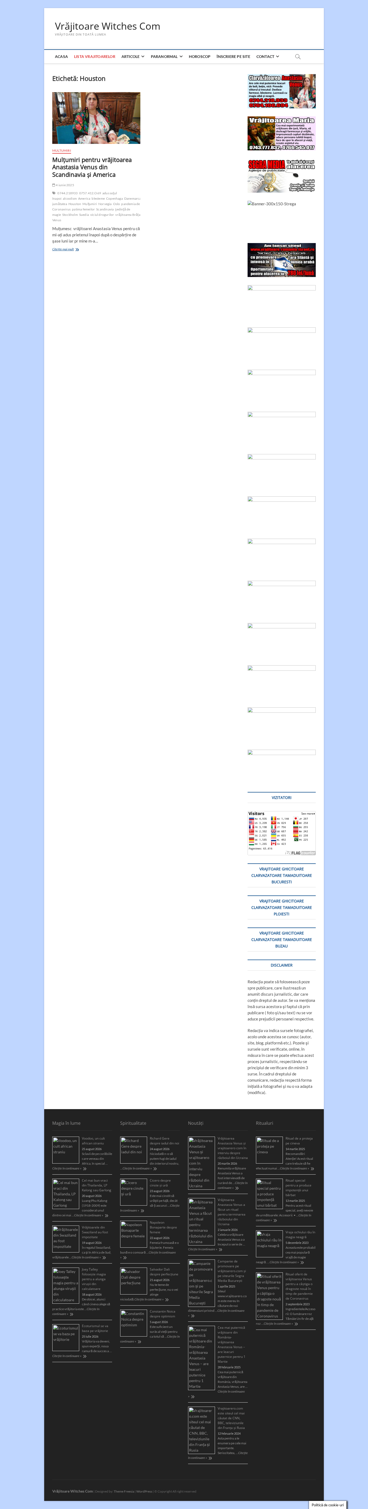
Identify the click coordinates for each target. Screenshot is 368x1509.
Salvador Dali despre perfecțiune (164, 1271)
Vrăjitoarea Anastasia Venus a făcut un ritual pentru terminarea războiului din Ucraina (231, 1211)
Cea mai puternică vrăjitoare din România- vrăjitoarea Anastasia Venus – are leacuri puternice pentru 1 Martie (231, 1344)
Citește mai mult (70, 249)
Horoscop (200, 56)
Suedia (84, 215)
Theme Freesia (124, 1491)
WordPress (144, 1491)
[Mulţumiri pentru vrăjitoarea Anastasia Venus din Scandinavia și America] (96, 118)
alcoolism (70, 198)
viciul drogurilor (102, 215)
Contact (265, 56)
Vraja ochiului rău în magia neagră (300, 1234)
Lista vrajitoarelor (94, 56)
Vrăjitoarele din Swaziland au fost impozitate (95, 1232)
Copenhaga (114, 198)
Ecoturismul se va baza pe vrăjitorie (95, 1328)
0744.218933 (67, 193)
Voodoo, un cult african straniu (93, 1140)
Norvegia (105, 204)
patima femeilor (83, 209)
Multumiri (61, 150)
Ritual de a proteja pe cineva (299, 1140)
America (84, 198)
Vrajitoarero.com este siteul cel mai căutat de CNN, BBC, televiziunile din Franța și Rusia (231, 1418)
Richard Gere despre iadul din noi (164, 1140)
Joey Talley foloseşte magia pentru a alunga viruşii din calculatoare (94, 1279)
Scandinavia (105, 209)
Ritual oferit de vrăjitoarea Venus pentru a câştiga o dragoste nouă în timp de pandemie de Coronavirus (299, 1286)
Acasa (61, 56)
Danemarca (132, 198)
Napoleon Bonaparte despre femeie (163, 1227)
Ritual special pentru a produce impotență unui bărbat (298, 1187)
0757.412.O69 (90, 193)
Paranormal (164, 56)
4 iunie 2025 (64, 185)
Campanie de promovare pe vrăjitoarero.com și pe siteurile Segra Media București (232, 1271)
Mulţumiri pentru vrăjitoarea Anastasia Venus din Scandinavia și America (92, 167)
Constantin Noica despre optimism (162, 1313)
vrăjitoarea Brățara (129, 215)
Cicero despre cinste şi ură (160, 1183)
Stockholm (70, 215)
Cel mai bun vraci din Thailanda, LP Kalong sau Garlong (96, 1185)
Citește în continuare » (66, 1168)
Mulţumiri (89, 204)
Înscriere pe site (233, 56)
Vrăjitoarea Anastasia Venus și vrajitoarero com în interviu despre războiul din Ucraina (233, 1148)
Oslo (116, 204)
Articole (130, 56)
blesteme (98, 198)
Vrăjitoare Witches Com (107, 26)
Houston (74, 204)
